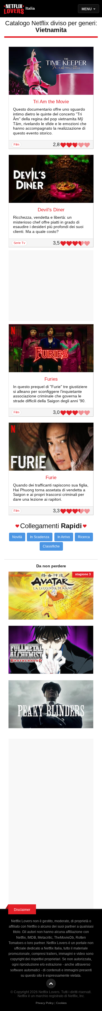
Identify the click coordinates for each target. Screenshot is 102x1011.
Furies (51, 379)
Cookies (61, 1002)
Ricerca (84, 537)
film (16, 144)
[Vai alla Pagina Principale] (14, 10)
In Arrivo (64, 537)
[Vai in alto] (51, 983)
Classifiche (51, 546)
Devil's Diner (51, 209)
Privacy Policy (45, 1002)
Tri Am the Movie (51, 101)
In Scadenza (39, 537)
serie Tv (19, 243)
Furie (51, 477)
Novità (17, 537)
